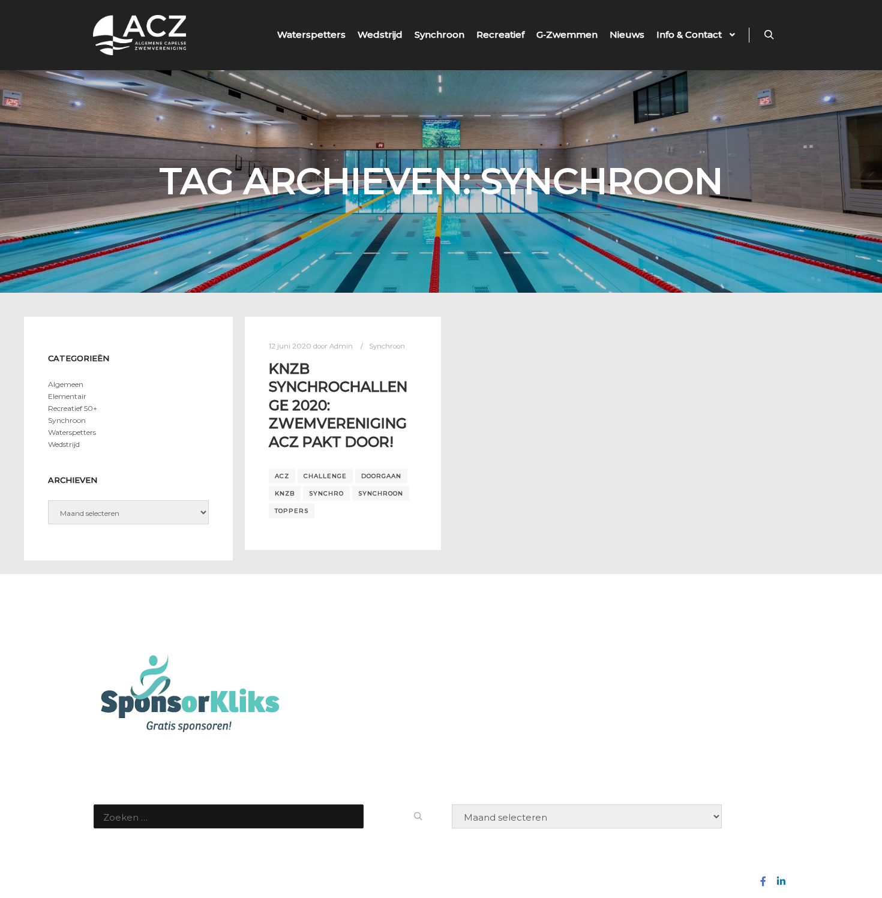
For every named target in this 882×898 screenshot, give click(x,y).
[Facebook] (763, 881)
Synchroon (387, 346)
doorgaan (381, 476)
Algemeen (65, 384)
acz (282, 476)
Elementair (67, 396)
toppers (291, 511)
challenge (325, 476)
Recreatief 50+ (72, 408)
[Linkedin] (781, 881)
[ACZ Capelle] (139, 35)
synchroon (380, 493)
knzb (285, 493)
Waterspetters (72, 432)
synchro (326, 493)
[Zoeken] (769, 35)
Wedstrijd (64, 444)
